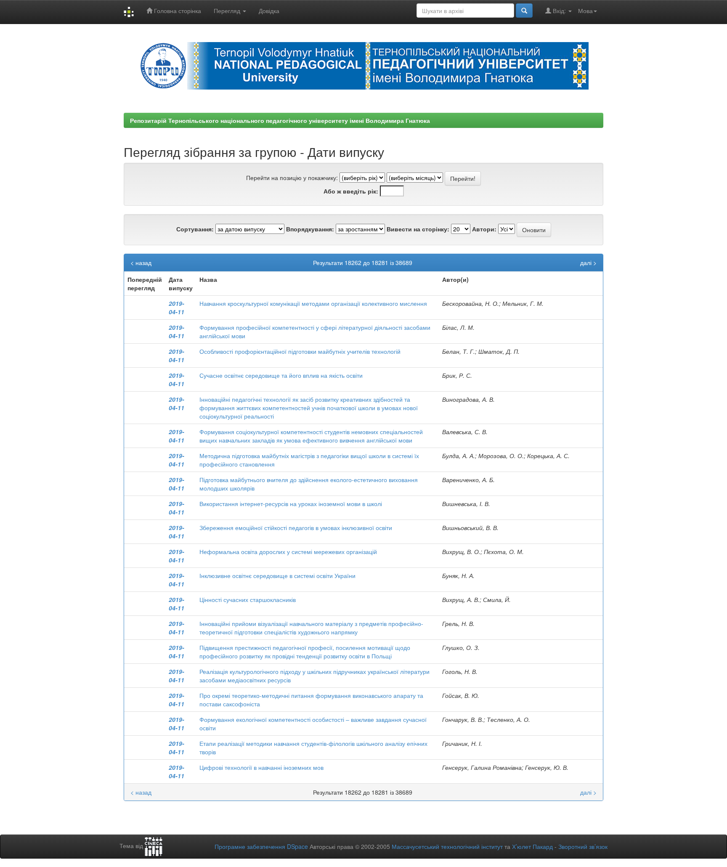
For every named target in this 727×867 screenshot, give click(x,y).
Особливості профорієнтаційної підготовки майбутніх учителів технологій (300, 351)
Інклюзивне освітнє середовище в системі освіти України (277, 575)
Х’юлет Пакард (532, 846)
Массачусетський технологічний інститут (447, 846)
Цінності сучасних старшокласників (247, 599)
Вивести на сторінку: (418, 229)
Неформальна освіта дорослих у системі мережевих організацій (288, 551)
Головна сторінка (176, 10)
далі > (588, 262)
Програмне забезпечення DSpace (261, 846)
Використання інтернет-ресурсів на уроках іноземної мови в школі (290, 503)
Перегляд (228, 10)
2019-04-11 (176, 307)
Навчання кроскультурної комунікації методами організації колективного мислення (313, 303)
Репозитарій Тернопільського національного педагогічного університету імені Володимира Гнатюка (280, 120)
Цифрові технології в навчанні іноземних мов (261, 767)
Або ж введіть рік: (351, 191)
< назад (140, 262)
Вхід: (559, 10)
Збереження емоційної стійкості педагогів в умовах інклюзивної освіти (295, 527)
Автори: (484, 229)
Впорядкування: (310, 229)
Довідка (269, 10)
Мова (585, 10)
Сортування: (195, 229)
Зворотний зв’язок (583, 846)
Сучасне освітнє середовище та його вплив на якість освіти (281, 375)
